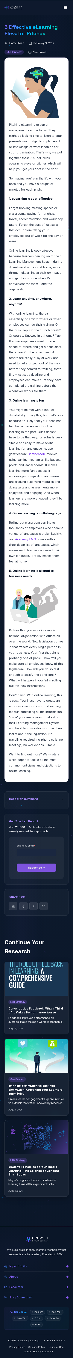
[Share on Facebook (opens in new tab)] (23, 906)
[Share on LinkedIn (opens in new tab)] (13, 906)
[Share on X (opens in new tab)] (33, 906)
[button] (36, 1266)
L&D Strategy (14, 52)
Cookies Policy (36, 1347)
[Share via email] (43, 906)
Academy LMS (25, 539)
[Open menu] (65, 7)
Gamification (37, 454)
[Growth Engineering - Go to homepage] (13, 7)
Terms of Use (56, 1347)
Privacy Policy (17, 1347)
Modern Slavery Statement (38, 1351)
